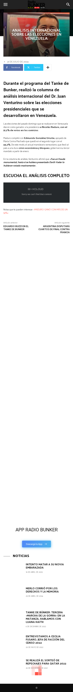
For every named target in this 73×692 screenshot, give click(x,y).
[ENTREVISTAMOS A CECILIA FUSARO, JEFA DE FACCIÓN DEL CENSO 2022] (13, 644)
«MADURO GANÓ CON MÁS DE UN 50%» (35, 211)
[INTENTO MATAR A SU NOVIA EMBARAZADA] (13, 572)
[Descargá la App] (36, 498)
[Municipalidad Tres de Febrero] (25, 451)
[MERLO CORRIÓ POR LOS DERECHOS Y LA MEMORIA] (13, 596)
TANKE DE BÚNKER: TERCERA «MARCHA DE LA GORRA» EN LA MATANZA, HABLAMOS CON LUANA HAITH (45, 617)
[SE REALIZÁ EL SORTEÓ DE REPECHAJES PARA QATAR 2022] (13, 668)
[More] (47, 67)
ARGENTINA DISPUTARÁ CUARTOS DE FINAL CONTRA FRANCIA (54, 229)
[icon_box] (36, 536)
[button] (5, 4)
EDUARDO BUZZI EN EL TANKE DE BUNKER (16, 228)
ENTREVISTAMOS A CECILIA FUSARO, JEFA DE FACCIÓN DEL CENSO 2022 (45, 639)
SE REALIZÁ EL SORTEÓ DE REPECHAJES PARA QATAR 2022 (46, 662)
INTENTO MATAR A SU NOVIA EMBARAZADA (45, 566)
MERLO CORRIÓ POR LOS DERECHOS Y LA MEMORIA (42, 590)
